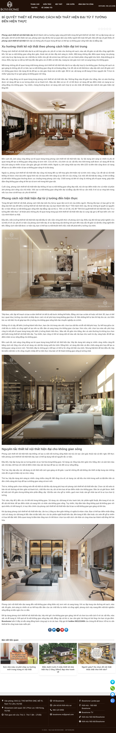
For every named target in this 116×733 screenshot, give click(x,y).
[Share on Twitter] (54, 630)
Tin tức (34, 7)
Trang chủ (34, 4)
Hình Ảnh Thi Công (85, 4)
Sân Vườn (70, 4)
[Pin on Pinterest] (62, 630)
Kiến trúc (47, 4)
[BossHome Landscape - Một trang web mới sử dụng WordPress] (13, 6)
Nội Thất (58, 4)
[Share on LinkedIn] (66, 630)
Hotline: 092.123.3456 (107, 6)
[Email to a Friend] (58, 630)
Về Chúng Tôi (46, 7)
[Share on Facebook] (50, 630)
